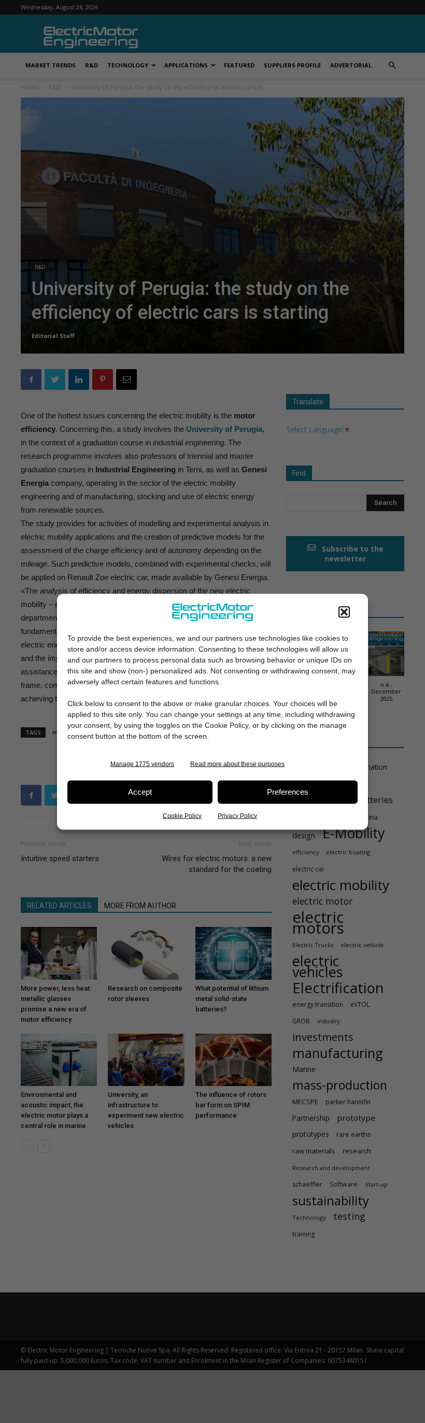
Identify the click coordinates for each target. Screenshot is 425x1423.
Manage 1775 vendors (142, 763)
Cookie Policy (182, 815)
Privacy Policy (237, 815)
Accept (140, 791)
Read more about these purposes (237, 763)
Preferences (287, 791)
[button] (344, 612)
